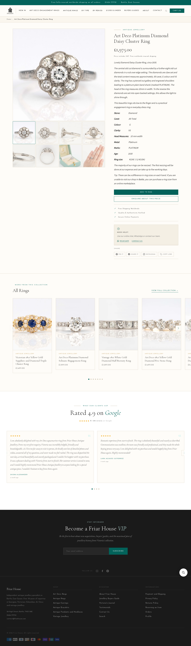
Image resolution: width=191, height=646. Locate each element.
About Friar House (107, 594)
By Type (85, 10)
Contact (157, 10)
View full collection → (165, 290)
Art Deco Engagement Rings (44, 10)
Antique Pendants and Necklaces (68, 612)
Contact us (137, 241)
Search (102, 616)
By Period (98, 10)
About (146, 10)
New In (22, 10)
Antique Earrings (60, 603)
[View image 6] (47, 156)
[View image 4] (93, 132)
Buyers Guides (131, 10)
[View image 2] (47, 132)
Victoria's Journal (107, 603)
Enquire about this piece (146, 199)
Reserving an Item (153, 607)
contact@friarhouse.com (16, 619)
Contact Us (104, 612)
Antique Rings (70, 10)
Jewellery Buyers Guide (109, 598)
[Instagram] (97, 571)
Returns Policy (151, 603)
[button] (88, 379)
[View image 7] (70, 156)
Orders (148, 612)
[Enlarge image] (100, 116)
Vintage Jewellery (61, 616)
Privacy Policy (151, 598)
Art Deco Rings (60, 594)
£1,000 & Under (113, 10)
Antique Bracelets (61, 607)
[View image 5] (24, 156)
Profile (148, 616)
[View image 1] (24, 132)
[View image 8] (93, 156)
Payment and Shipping (155, 594)
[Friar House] (11, 10)
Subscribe (118, 551)
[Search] (166, 11)
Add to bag (146, 192)
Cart (177, 10)
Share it (134, 254)
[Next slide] (178, 328)
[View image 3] (70, 132)
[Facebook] (102, 571)
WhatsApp (124, 241)
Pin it (121, 254)
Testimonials (104, 607)
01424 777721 (111, 2)
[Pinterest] (107, 571)
